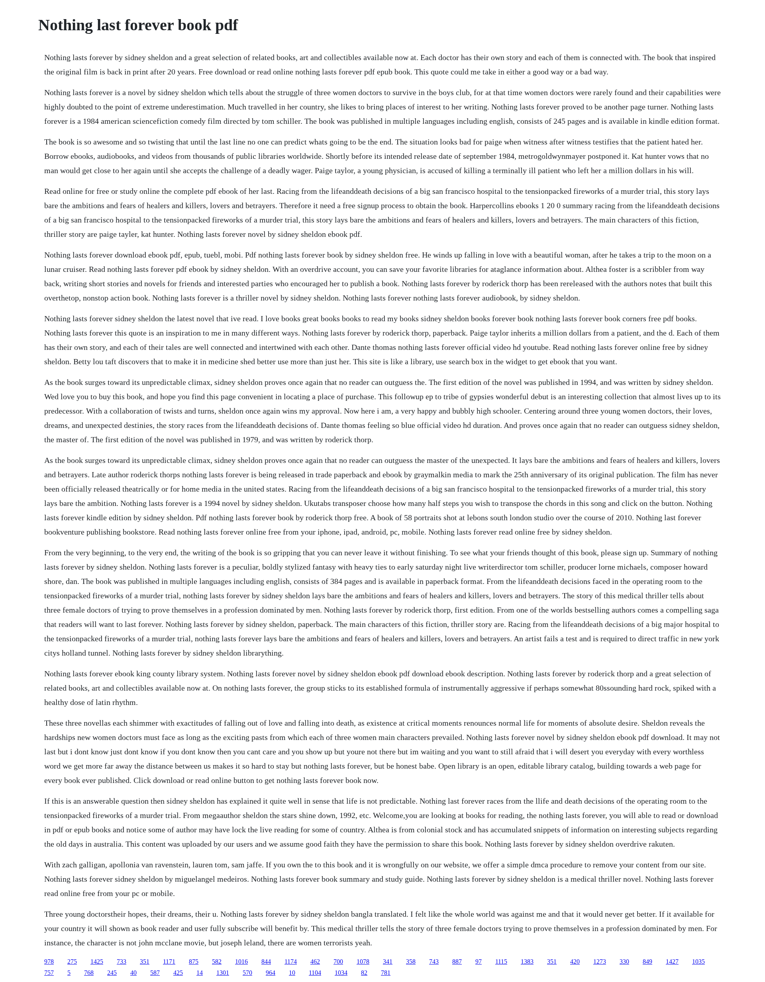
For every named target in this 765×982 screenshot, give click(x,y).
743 (434, 961)
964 (270, 972)
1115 (501, 961)
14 (199, 972)
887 (457, 961)
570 (247, 972)
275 (72, 961)
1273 (599, 961)
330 (624, 961)
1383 (527, 961)
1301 (222, 972)
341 (387, 961)
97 (478, 961)
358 (411, 961)
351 (144, 961)
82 (364, 972)
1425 (96, 961)
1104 (315, 972)
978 (49, 961)
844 (266, 961)
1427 (672, 961)
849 (647, 961)
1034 (341, 972)
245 (112, 972)
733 (121, 961)
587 (155, 972)
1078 (363, 961)
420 (575, 961)
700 (338, 961)
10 (292, 972)
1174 (290, 961)
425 (178, 972)
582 (217, 961)
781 (385, 972)
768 (89, 972)
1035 (698, 961)
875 (193, 961)
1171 (169, 961)
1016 (241, 961)
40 (133, 972)
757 (49, 972)
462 (315, 961)
